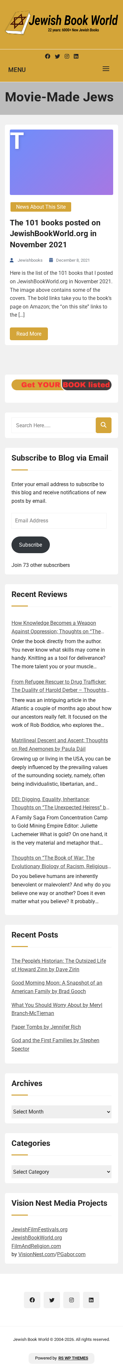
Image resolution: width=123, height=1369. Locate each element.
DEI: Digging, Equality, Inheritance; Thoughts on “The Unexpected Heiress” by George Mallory (60, 804)
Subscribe (30, 545)
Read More (28, 334)
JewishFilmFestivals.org (39, 1229)
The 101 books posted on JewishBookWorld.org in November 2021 (55, 233)
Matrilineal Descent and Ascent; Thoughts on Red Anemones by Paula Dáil (59, 744)
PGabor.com (71, 1254)
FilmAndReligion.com (36, 1246)
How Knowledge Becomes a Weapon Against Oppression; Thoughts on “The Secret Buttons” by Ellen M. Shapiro (56, 628)
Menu (17, 70)
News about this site (41, 207)
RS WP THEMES (73, 1358)
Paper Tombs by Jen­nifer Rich (46, 1027)
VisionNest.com (36, 1254)
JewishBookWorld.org (36, 1238)
